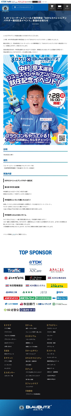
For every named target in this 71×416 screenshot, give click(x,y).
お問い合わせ (8, 346)
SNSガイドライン (9, 343)
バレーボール (50, 354)
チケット (9, 358)
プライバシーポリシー (10, 339)
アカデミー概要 (51, 332)
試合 (7, 350)
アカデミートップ (52, 328)
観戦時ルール (29, 343)
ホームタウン (32, 350)
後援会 (29, 390)
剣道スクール (50, 368)
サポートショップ (30, 354)
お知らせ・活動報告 (52, 372)
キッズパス (7, 368)
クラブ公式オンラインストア (33, 372)
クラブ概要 (7, 328)
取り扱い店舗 (29, 379)
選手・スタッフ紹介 (31, 328)
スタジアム (31, 336)
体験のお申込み (51, 379)
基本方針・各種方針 (31, 361)
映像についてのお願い (32, 346)
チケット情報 (8, 361)
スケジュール (50, 346)
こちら (13, 234)
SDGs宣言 (28, 365)
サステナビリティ (34, 358)
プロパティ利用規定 (9, 335)
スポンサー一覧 (44, 1)
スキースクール (51, 365)
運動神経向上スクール (53, 361)
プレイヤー (50, 335)
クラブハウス (8, 332)
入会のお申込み (51, 375)
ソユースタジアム (30, 339)
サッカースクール (52, 357)
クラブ (8, 325)
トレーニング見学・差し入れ (33, 332)
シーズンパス (8, 365)
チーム (29, 325)
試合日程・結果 (51, 343)
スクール (52, 350)
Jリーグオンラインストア (33, 376)
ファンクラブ (32, 383)
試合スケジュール (9, 354)
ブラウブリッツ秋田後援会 (33, 394)
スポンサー (10, 372)
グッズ (29, 369)
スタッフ (49, 339)
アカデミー (52, 325)
